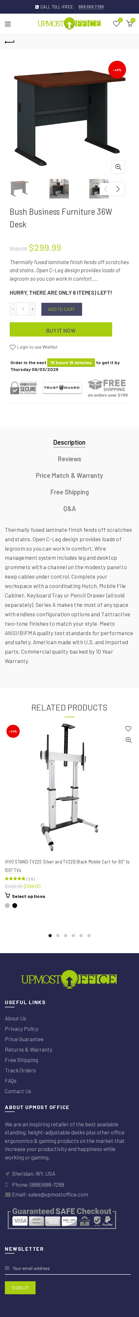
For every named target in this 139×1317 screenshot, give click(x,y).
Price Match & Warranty (69, 475)
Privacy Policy (21, 1028)
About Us (15, 1018)
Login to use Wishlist (37, 347)
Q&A (69, 508)
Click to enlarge (118, 167)
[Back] (10, 41)
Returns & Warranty (28, 1049)
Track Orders (20, 1070)
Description (69, 442)
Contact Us (18, 1091)
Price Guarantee (24, 1039)
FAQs (10, 1080)
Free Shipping (69, 492)
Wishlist (120, 20)
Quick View (128, 740)
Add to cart (61, 309)
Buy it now (61, 330)
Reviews (69, 459)
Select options (28, 896)
